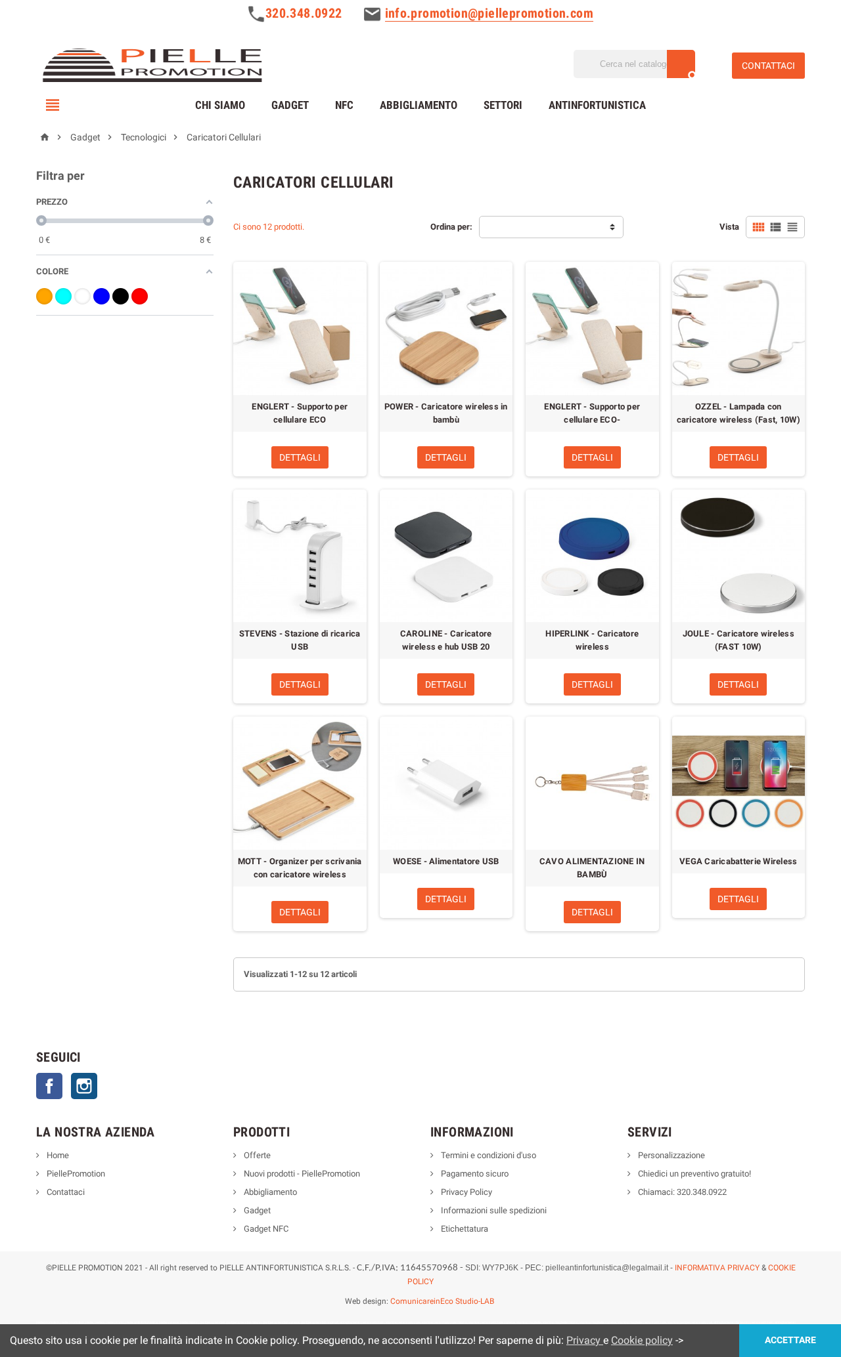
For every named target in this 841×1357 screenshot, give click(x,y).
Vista (729, 227)
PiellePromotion (75, 1174)
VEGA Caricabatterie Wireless (738, 861)
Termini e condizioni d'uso (487, 1155)
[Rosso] (139, 296)
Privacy (584, 1340)
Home (57, 1155)
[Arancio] (44, 296)
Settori (503, 105)
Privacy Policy (465, 1192)
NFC (344, 105)
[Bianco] (82, 296)
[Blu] (101, 296)
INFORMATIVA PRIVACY (717, 1267)
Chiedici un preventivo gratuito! (693, 1174)
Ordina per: (451, 227)
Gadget (290, 105)
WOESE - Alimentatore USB (446, 861)
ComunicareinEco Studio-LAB (442, 1301)
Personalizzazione (670, 1155)
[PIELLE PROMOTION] (151, 63)
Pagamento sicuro (474, 1174)
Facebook (49, 1086)
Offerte (256, 1155)
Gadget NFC (265, 1229)
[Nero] (120, 296)
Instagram (84, 1086)
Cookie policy (642, 1340)
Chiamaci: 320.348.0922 (681, 1192)
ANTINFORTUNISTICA (597, 105)
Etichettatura (463, 1229)
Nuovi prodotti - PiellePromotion (301, 1174)
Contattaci (65, 1192)
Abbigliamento (418, 105)
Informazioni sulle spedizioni (493, 1210)
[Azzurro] (63, 296)
